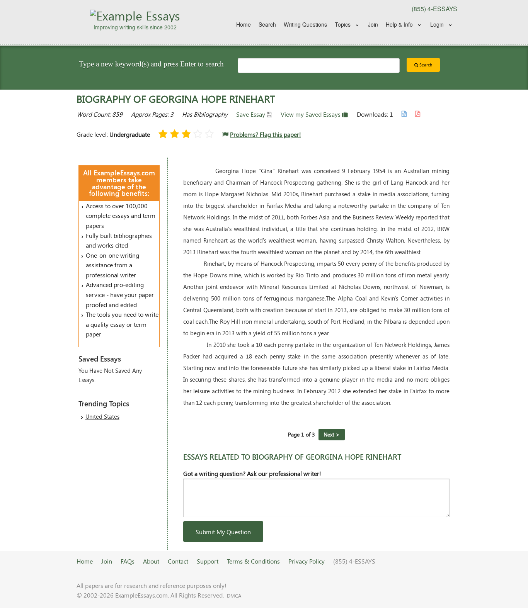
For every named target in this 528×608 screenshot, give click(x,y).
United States (102, 416)
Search (267, 24)
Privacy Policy (306, 561)
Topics (343, 24)
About (151, 561)
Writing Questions (305, 24)
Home (243, 24)
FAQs (128, 561)
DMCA (234, 595)
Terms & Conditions (253, 561)
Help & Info (399, 24)
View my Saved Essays (311, 114)
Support (207, 561)
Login (437, 24)
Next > (332, 434)
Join (373, 24)
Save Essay (251, 114)
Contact (178, 561)
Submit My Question (223, 532)
